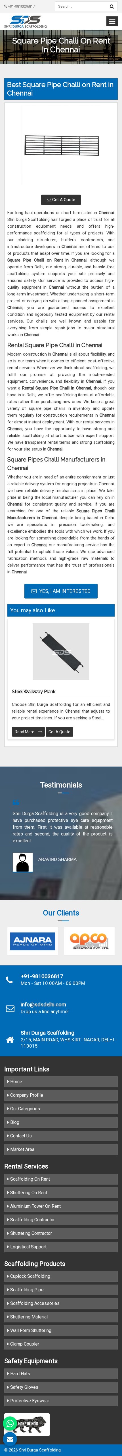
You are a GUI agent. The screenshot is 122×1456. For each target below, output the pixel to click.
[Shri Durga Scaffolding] (25, 22)
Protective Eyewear (29, 1400)
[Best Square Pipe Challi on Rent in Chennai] (61, 148)
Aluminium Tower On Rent (35, 1206)
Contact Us (20, 1136)
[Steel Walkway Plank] (61, 651)
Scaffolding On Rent (29, 1179)
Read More (25, 732)
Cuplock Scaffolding (29, 1276)
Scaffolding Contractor (32, 1219)
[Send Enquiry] (10, 1439)
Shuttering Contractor (30, 1233)
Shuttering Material (28, 1317)
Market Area (21, 1149)
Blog (14, 1122)
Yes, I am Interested (64, 591)
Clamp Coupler (24, 1344)
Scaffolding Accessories (34, 1303)
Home (15, 1081)
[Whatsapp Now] (10, 1423)
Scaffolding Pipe (26, 1289)
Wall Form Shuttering (30, 1330)
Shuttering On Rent (28, 1192)
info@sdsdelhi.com (43, 1005)
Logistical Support (28, 1247)
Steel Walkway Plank (33, 691)
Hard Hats (19, 1373)
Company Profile (26, 1095)
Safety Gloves (23, 1387)
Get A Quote (63, 199)
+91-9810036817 (21, 6)
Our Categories (24, 1108)
